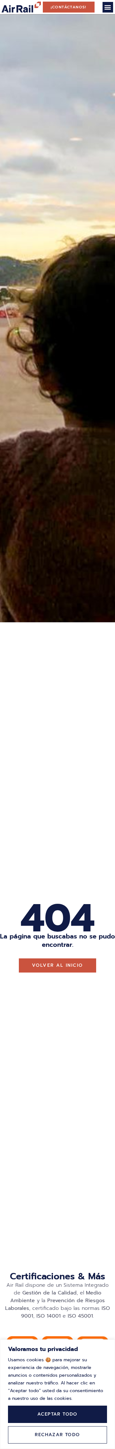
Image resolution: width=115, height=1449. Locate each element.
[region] (57, 1394)
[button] (108, 7)
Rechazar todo (57, 1434)
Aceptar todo (57, 1414)
